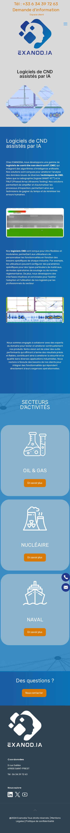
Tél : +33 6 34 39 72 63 (36, 3)
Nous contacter (34, 693)
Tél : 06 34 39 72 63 (18, 774)
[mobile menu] (65, 24)
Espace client (37, 14)
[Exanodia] (35, 37)
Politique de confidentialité (39, 821)
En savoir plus (35, 428)
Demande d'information (36, 9)
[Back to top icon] (35, 810)
